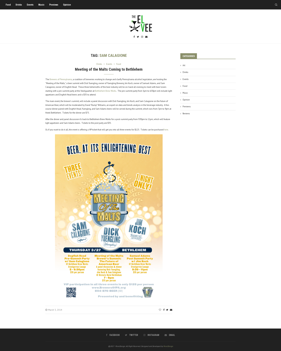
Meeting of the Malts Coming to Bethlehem (109, 69)
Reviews (186, 113)
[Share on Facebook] (164, 309)
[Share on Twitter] (167, 309)
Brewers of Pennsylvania (61, 79)
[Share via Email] (171, 309)
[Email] (146, 37)
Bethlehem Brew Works (105, 91)
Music (41, 4)
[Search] (276, 4)
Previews (53, 4)
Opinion (67, 4)
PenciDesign (168, 346)
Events (30, 4)
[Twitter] (138, 37)
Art (184, 65)
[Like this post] (160, 309)
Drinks (19, 4)
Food (8, 4)
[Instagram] (142, 37)
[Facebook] (134, 37)
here (166, 129)
